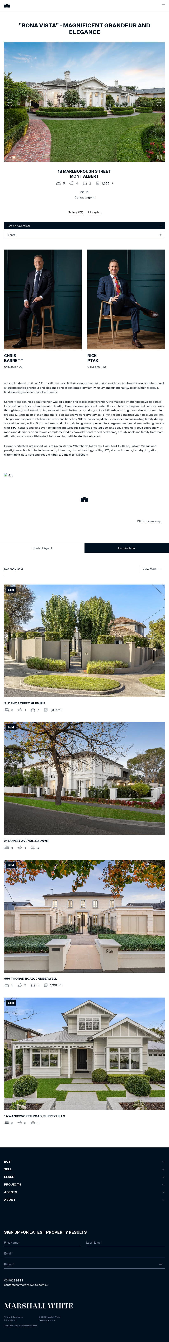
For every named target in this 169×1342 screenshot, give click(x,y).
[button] (84, 500)
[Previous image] (10, 102)
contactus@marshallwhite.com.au (26, 1284)
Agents (10, 1192)
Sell (8, 1169)
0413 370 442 (96, 366)
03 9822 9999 (13, 1280)
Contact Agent (42, 548)
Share (11, 234)
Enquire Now (126, 548)
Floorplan (94, 212)
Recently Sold (13, 569)
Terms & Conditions (13, 1317)
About (9, 1199)
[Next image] (159, 102)
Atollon (51, 1320)
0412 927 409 (13, 366)
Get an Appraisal (19, 226)
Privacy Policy (10, 1320)
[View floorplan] (159, 157)
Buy (7, 1161)
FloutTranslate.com (28, 1325)
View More (149, 569)
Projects (12, 1184)
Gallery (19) (75, 212)
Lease (9, 1177)
